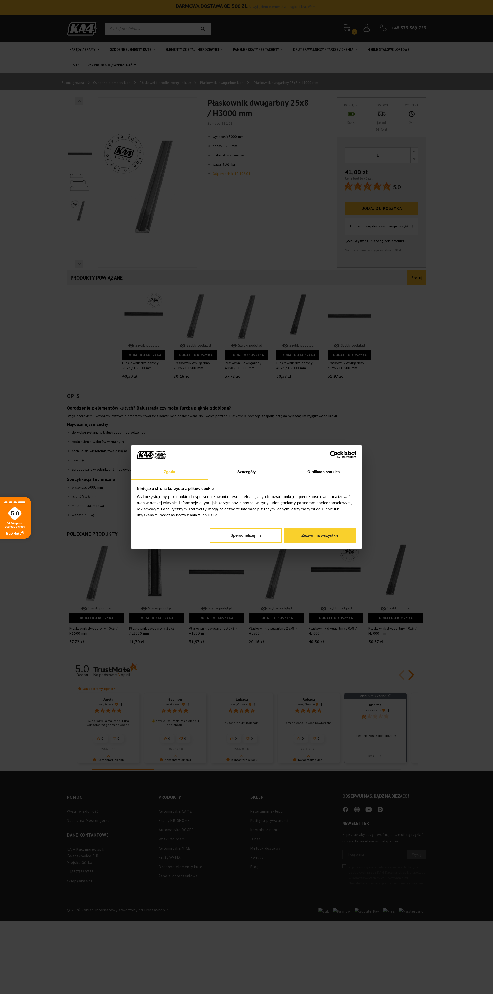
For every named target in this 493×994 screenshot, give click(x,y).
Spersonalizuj (243, 535)
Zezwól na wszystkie (319, 535)
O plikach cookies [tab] (323, 472)
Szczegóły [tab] (246, 472)
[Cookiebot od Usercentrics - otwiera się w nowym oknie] (333, 455)
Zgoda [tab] (169, 472)
